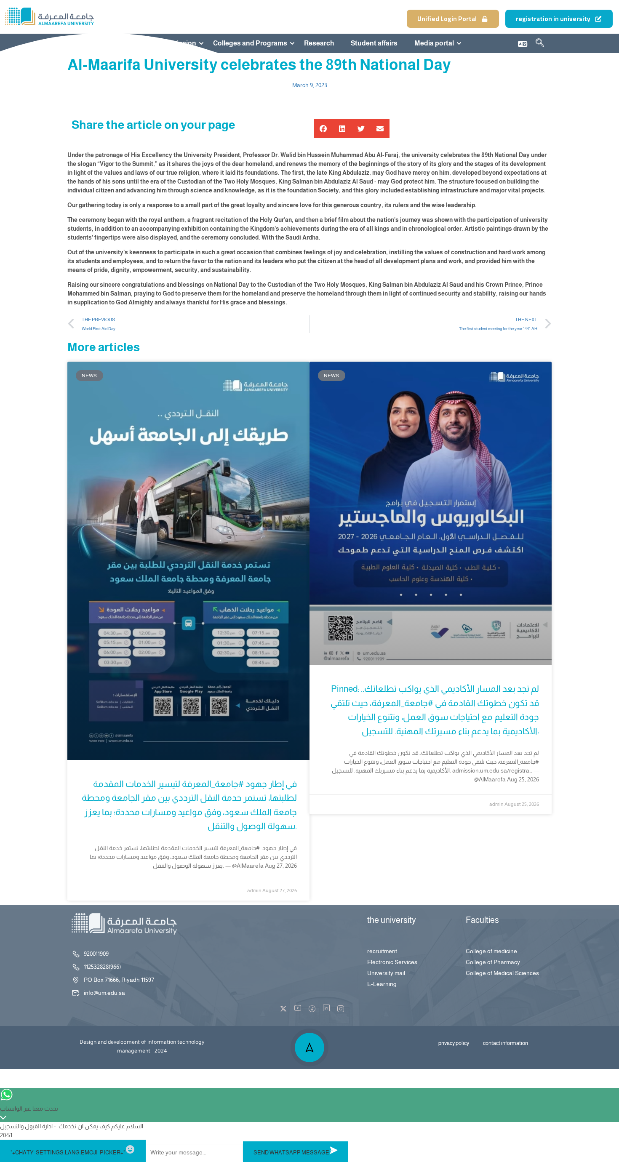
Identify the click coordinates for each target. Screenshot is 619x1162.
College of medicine (491, 951)
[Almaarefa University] (49, 16)
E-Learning (382, 984)
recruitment (382, 951)
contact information (505, 1043)
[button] (323, 128)
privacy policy (453, 1043)
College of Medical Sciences (502, 973)
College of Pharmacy (493, 962)
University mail (386, 973)
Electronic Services (392, 962)
